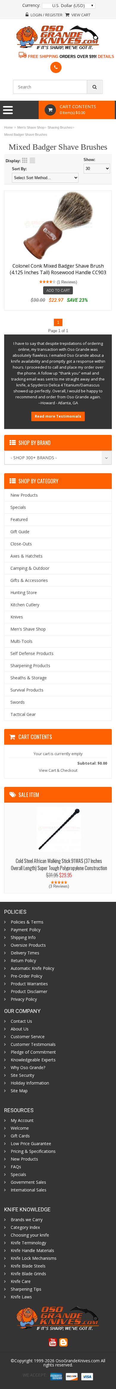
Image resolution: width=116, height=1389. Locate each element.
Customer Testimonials (33, 1044)
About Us (20, 1029)
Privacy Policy (24, 999)
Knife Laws (21, 1297)
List (32, 160)
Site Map (19, 1090)
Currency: (31, 5)
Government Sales (28, 1182)
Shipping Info (23, 937)
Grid (24, 160)
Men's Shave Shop (30, 127)
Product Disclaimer (29, 991)
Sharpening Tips (26, 1289)
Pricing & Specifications (33, 1151)
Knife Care (21, 1281)
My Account (22, 1120)
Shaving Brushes (60, 127)
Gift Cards (20, 1136)
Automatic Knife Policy (32, 968)
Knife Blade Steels (28, 1266)
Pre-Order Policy (26, 976)
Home (8, 127)
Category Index (25, 1227)
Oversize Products (28, 945)
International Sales (28, 1190)
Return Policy (23, 960)
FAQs (16, 1166)
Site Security (22, 1075)
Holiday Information (30, 1083)
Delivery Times (25, 953)
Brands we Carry (27, 1219)
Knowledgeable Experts (33, 1059)
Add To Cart (58, 290)
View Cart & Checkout (58, 770)
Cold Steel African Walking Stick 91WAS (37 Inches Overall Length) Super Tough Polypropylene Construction (59, 864)
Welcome (20, 1128)
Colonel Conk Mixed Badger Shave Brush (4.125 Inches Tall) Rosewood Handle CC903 (58, 269)
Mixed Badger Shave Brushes (25, 134)
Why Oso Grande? (28, 1067)
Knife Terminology (28, 1242)
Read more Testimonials (58, 416)
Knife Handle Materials (32, 1250)
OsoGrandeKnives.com (78, 1360)
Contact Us (21, 1021)
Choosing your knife (30, 1235)
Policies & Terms (27, 922)
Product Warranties (29, 983)
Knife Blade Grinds (28, 1273)
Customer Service (28, 1036)
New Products (24, 1159)
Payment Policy (25, 929)
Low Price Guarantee (31, 1143)
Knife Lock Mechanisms (34, 1258)
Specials (18, 1174)
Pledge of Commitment (33, 1052)
